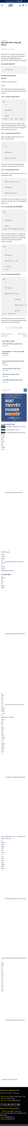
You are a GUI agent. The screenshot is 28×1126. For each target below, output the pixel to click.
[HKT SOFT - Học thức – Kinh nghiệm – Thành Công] (11, 5)
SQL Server (4, 40)
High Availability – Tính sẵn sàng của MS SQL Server (13, 352)
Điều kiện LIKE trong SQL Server (12, 368)
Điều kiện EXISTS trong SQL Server (12, 343)
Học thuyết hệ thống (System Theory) (15, 426)
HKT (14, 49)
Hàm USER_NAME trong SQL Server (13, 380)
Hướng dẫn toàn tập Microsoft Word (15, 633)
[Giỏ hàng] (23, 5)
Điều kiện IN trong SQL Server (11, 374)
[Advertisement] (14, 23)
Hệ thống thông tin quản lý (12, 429)
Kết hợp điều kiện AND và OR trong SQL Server (13, 362)
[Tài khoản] (20, 5)
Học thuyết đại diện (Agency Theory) (15, 432)
